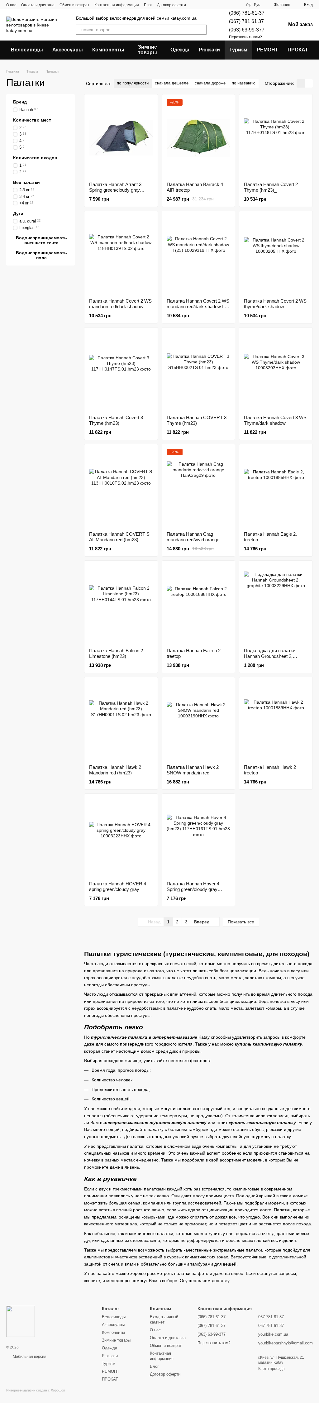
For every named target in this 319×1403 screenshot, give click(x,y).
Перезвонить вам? (245, 37)
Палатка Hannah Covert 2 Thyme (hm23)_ (271, 187)
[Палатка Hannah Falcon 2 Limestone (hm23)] (121, 604)
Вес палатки (26, 182)
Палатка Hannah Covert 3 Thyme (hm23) (116, 420)
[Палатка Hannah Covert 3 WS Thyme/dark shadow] (276, 371)
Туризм (238, 49)
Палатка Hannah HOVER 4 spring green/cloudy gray (117, 886)
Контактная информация (116, 5)
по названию (243, 83)
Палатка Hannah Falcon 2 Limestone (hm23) (116, 653)
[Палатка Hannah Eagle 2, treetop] (276, 488)
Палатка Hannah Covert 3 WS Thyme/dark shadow (275, 420)
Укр (248, 5)
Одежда (179, 49)
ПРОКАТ (298, 49)
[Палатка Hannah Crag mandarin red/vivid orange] (199, 488)
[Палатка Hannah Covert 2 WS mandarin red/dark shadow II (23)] (199, 255)
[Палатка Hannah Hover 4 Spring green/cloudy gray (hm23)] (199, 837)
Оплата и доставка (38, 5)
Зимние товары (147, 49)
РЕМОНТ (267, 49)
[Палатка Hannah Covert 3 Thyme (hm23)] (121, 371)
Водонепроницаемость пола (41, 255)
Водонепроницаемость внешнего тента (41, 240)
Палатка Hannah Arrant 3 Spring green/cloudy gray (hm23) (115, 190)
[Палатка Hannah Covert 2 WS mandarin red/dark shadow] (121, 255)
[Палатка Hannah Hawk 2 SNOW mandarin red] (199, 721)
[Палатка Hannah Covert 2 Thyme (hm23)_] (276, 138)
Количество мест (32, 119)
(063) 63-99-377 (246, 29)
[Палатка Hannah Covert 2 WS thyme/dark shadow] (276, 255)
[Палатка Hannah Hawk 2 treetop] (276, 721)
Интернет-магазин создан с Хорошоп (35, 1390)
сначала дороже (210, 83)
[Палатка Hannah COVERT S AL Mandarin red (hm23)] (121, 488)
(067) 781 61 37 (246, 21)
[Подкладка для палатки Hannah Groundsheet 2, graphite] (276, 604)
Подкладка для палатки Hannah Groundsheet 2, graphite (269, 656)
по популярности (133, 83)
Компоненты (108, 49)
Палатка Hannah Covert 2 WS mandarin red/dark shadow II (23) (198, 306)
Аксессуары (67, 49)
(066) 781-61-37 (246, 13)
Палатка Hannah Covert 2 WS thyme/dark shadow (275, 303)
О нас (11, 5)
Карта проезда (271, 1369)
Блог (148, 5)
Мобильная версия (29, 1356)
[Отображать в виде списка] (309, 83)
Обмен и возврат (74, 5)
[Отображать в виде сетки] (301, 83)
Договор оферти (171, 5)
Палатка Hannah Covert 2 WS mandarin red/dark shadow (120, 303)
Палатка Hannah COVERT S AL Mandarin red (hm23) (119, 536)
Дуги (18, 213)
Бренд (20, 101)
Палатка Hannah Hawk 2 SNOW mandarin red (193, 769)
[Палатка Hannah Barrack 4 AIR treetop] (199, 138)
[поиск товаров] (202, 30)
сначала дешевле (171, 83)
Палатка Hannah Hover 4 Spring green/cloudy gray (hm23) (193, 889)
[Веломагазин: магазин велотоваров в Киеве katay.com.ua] (20, 1321)
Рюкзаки (209, 49)
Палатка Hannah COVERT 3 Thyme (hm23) (196, 420)
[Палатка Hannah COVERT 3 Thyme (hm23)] (199, 371)
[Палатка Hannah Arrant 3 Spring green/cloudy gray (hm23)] (121, 138)
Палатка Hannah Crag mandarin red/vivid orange (193, 536)
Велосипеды (27, 49)
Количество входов (35, 157)
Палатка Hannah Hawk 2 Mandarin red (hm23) (115, 769)
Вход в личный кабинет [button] (164, 1319)
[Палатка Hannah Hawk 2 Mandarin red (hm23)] (121, 721)
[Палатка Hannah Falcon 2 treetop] (199, 604)
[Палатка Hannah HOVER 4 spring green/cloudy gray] (121, 837)
